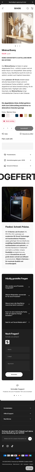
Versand (31, 464)
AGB (22, 464)
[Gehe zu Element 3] (20, 46)
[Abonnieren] (30, 439)
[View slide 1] (14, 395)
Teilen (6, 134)
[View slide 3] (19, 395)
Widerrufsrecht (16, 464)
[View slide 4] (21, 395)
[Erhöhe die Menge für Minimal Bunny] (11, 128)
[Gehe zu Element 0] (15, 46)
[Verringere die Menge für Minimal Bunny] (4, 128)
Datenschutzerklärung (7, 464)
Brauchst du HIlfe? (27, 134)
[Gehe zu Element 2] (17, 46)
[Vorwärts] (32, 2)
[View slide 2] (16, 395)
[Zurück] (2, 2)
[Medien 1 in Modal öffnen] (30, 15)
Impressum (26, 464)
